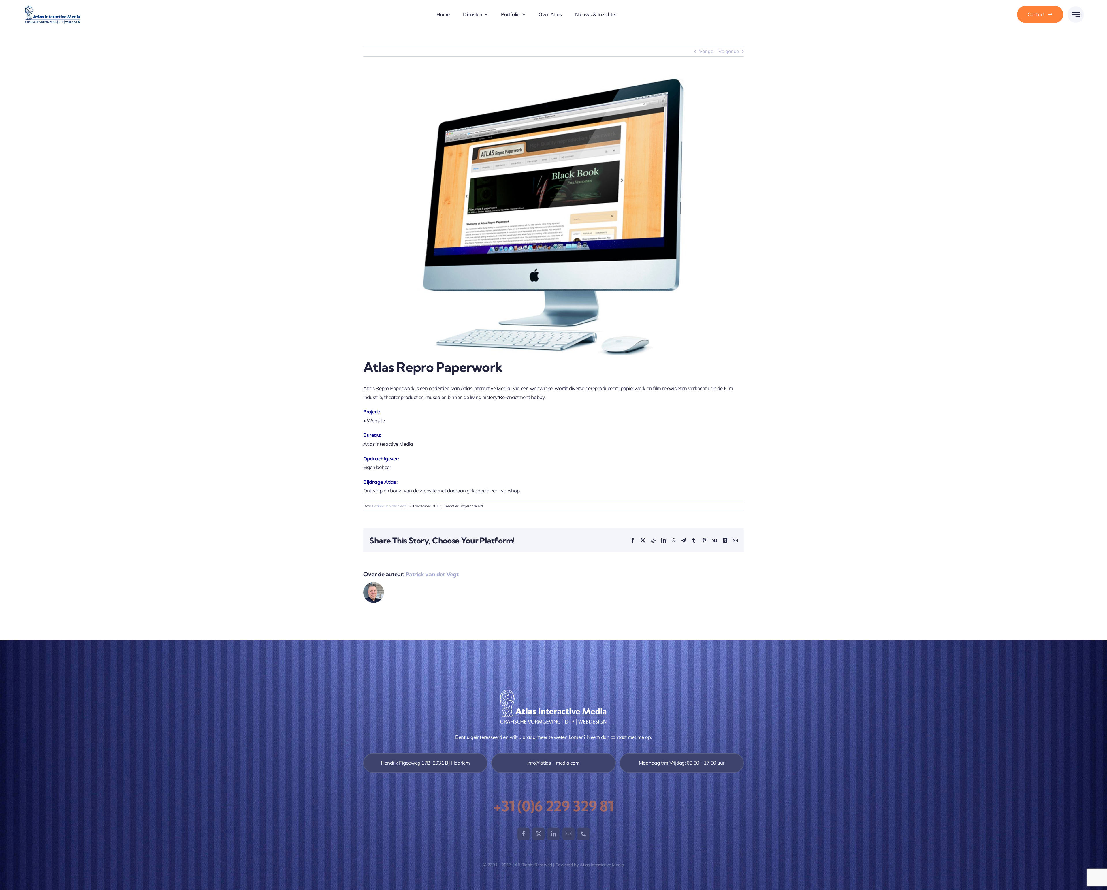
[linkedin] (553, 834)
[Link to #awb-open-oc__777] (1076, 14)
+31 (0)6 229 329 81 (553, 806)
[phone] (583, 834)
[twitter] (538, 834)
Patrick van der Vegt (389, 506)
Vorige (706, 51)
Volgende (728, 51)
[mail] (568, 834)
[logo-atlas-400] (52, 6)
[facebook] (523, 834)
